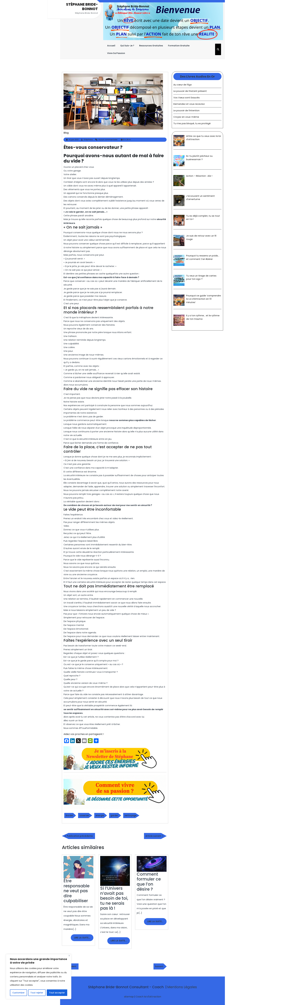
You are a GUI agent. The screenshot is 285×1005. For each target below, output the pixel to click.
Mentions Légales (182, 987)
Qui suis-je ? (127, 45)
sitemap (129, 996)
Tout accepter (57, 992)
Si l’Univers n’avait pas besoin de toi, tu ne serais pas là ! (114, 898)
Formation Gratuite (179, 45)
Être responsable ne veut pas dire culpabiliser (77, 891)
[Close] (69, 955)
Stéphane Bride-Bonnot (82, 6)
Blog (66, 132)
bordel (69, 815)
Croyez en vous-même (186, 116)
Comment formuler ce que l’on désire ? (149, 881)
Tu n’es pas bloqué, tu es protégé (192, 123)
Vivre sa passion (116, 53)
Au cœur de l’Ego (182, 84)
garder (114, 815)
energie (100, 815)
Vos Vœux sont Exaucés (186, 97)
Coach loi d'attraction (148, 996)
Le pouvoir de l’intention (186, 110)
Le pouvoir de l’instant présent (190, 91)
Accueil (111, 45)
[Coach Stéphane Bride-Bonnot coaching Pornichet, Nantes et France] (163, 21)
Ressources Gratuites (151, 45)
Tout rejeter (36, 992)
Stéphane (88, 139)
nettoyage (130, 815)
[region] (38, 976)
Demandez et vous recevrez (189, 103)
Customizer (18, 992)
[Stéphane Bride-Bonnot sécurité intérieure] (111, 758)
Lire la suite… (83, 938)
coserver (84, 815)
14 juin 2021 (74, 139)
